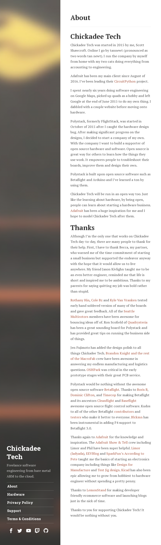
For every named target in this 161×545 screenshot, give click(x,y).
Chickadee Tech (24, 452)
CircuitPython (125, 81)
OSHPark (93, 369)
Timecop (109, 395)
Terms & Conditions (24, 519)
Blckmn (137, 417)
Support (14, 510)
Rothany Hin (80, 300)
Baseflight (128, 400)
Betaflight (111, 389)
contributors (124, 411)
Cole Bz (97, 300)
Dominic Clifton (82, 395)
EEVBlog (92, 453)
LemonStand (96, 490)
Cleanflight (105, 400)
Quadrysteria (137, 322)
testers (75, 417)
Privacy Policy (20, 502)
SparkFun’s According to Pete (107, 456)
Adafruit (76, 210)
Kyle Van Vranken (123, 300)
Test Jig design (108, 470)
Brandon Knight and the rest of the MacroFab (109, 356)
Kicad (125, 470)
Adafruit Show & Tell (111, 442)
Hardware (16, 494)
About (12, 486)
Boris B (142, 389)
